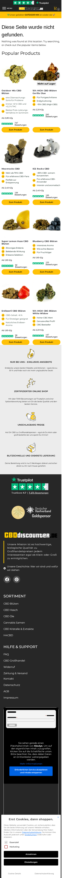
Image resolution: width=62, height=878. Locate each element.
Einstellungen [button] (31, 835)
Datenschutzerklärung (31, 832)
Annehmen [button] (31, 854)
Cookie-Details (14, 874)
